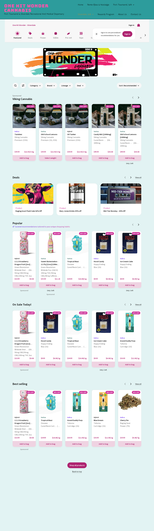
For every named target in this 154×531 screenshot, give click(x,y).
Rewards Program (106, 14)
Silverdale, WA (84, 14)
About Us (122, 14)
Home (80, 5)
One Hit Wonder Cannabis (26, 8)
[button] (133, 5)
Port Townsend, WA (122, 5)
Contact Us (136, 14)
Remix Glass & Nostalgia (98, 5)
